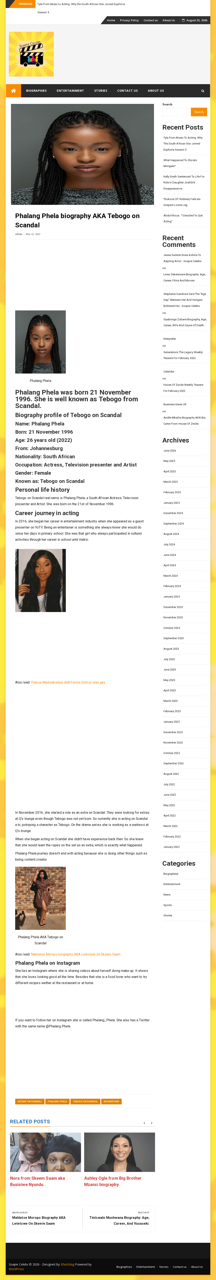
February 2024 (172, 577)
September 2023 (173, 630)
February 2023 (172, 703)
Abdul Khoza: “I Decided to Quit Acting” (183, 210)
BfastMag (67, 1256)
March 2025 (170, 473)
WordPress (16, 1261)
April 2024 (169, 557)
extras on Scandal (30, 1093)
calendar (168, 363)
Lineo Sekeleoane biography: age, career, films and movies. (184, 269)
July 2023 (169, 651)
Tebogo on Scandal (85, 1093)
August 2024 (171, 525)
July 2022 (169, 776)
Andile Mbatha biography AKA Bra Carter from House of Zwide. (184, 412)
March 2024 (170, 567)
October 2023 (171, 619)
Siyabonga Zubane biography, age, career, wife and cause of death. (185, 314)
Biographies (36, 82)
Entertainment (70, 82)
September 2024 (173, 515)
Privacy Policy (129, 12)
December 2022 (173, 724)
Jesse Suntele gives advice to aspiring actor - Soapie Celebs (182, 249)
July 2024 (169, 536)
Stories (100, 82)
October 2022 (171, 744)
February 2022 (172, 828)
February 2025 (172, 484)
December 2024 (173, 504)
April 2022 (169, 807)
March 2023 (170, 692)
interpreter (169, 330)
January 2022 (171, 838)
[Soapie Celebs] (13, 82)
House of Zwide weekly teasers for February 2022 (183, 379)
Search (167, 96)
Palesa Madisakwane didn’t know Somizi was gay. (68, 674)
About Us (169, 12)
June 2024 (169, 546)
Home (111, 12)
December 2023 (173, 598)
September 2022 (173, 755)
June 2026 (169, 442)
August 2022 (171, 765)
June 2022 (169, 786)
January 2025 (171, 494)
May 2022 (169, 797)
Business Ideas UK (175, 396)
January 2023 (171, 713)
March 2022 (170, 817)
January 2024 (171, 588)
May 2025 (169, 452)
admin (19, 225)
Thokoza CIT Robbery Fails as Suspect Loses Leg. (182, 194)
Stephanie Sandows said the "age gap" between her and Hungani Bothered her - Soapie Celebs (184, 291)
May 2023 (169, 671)
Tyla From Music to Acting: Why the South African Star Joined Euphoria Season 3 (183, 135)
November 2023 (173, 609)
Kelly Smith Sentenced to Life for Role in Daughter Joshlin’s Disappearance (184, 174)
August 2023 (171, 640)
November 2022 (173, 734)
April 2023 (169, 682)
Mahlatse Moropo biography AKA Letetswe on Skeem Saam (75, 946)
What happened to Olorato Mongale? (180, 155)
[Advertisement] (82, 268)
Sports (167, 896)
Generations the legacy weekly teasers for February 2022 (183, 347)
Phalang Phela (57, 1093)
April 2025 (169, 463)
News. (167, 886)
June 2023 (169, 661)
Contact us (151, 12)
